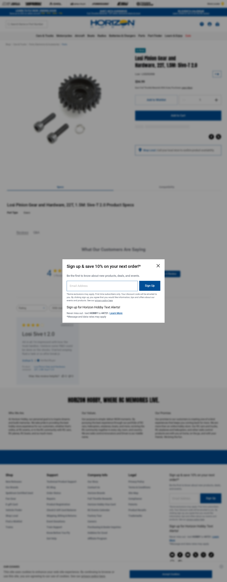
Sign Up (150, 285)
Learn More (116, 313)
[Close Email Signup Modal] (158, 266)
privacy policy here (104, 300)
